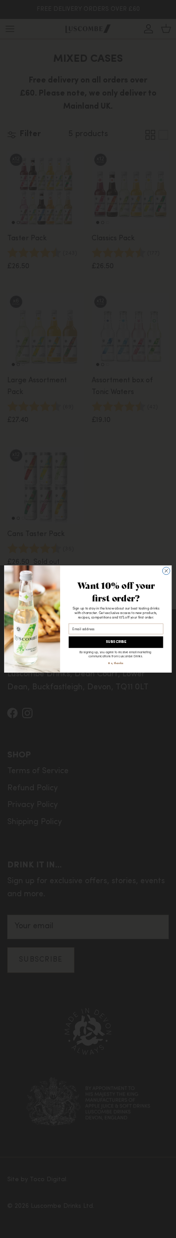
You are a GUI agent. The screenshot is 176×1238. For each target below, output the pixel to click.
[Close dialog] (166, 571)
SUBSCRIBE (116, 642)
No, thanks (115, 663)
